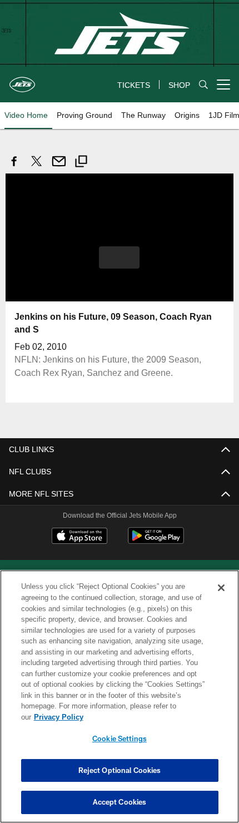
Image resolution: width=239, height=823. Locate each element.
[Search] (203, 84)
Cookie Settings (119, 738)
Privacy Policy (144, 716)
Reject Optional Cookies (119, 770)
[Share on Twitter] (37, 167)
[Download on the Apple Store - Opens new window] (79, 536)
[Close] (221, 599)
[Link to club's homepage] (22, 80)
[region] (119, 702)
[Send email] (59, 167)
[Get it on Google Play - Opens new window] (156, 540)
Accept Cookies (120, 801)
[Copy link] (81, 162)
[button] (119, 257)
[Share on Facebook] (14, 167)
